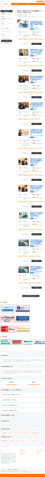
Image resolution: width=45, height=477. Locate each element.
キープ (35, 1)
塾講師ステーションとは (23, 450)
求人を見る (36, 43)
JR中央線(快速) (4, 432)
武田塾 (33, 440)
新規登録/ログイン (40, 1)
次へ (43, 16)
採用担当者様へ (22, 453)
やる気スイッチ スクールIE (25, 440)
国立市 (3, 16)
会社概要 (37, 453)
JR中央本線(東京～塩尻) (35, 432)
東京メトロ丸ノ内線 (26, 432)
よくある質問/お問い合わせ (40, 450)
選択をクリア (6, 42)
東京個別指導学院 (4, 440)
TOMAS (17, 440)
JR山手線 (10, 432)
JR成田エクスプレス (18, 432)
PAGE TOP (42, 448)
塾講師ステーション (5, 469)
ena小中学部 (12, 440)
